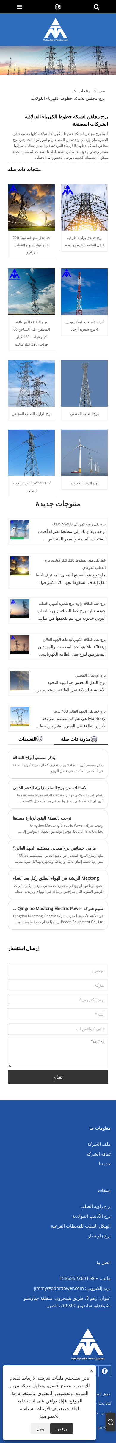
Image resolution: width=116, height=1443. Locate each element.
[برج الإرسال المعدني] (19, 680)
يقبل (40, 1428)
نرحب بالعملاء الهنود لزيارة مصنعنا (42, 818)
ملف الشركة (99, 1144)
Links (103, 1427)
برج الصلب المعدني (84, 413)
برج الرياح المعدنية (84, 483)
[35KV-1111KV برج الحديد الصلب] (31, 452)
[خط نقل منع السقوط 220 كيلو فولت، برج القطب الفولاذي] (31, 206)
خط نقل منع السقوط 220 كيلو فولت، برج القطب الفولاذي (31, 245)
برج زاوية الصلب (95, 1206)
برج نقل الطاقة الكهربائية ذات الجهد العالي (74, 639)
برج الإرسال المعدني (90, 675)
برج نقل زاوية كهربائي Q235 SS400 (79, 524)
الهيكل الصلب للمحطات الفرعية (81, 1226)
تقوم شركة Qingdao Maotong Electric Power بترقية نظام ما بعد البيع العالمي (58, 908)
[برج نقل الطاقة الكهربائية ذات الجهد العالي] (19, 644)
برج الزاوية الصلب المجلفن (31, 413)
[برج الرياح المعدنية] (84, 452)
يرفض (61, 1428)
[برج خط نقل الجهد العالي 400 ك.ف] (19, 716)
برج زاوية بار (99, 1236)
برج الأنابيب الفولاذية (91, 1216)
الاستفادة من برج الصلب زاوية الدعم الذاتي (50, 787)
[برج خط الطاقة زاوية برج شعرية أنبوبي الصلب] (19, 608)
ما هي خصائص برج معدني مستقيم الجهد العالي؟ (54, 848)
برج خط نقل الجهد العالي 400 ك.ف (79, 711)
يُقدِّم (58, 1077)
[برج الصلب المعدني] (84, 382)
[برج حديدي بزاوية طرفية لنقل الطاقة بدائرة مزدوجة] (84, 206)
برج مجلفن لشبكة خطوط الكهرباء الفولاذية (68, 98)
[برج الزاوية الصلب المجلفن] (31, 382)
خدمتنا (105, 1164)
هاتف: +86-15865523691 (85, 1278)
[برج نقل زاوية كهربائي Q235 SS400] (19, 529)
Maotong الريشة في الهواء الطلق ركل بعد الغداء (56, 878)
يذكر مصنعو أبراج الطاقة (34, 757)
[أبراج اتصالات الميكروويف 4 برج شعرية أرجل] (84, 291)
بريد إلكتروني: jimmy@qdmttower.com (72, 1288)
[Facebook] (104, 1371)
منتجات (84, 91)
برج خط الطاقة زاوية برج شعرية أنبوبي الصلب (72, 603)
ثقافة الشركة (99, 1154)
